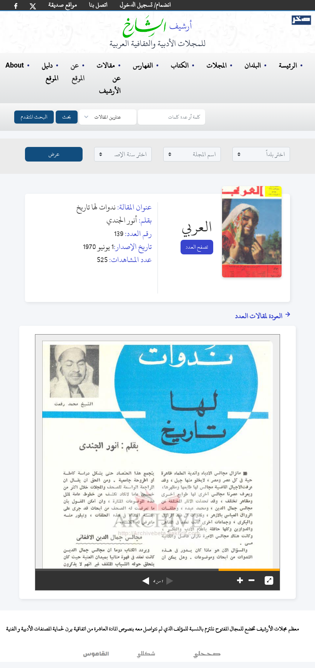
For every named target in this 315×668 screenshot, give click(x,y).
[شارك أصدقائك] (15, 6)
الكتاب (180, 65)
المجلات (217, 65)
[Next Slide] (145, 578)
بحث (66, 117)
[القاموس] (96, 656)
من (157, 581)
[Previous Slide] (169, 578)
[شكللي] (146, 656)
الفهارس (143, 65)
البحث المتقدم (34, 117)
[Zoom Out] (251, 580)
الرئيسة (288, 65)
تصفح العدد (197, 247)
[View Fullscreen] (269, 580)
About (14, 65)
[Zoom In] (240, 580)
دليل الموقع (50, 71)
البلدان (253, 65)
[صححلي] (207, 656)
